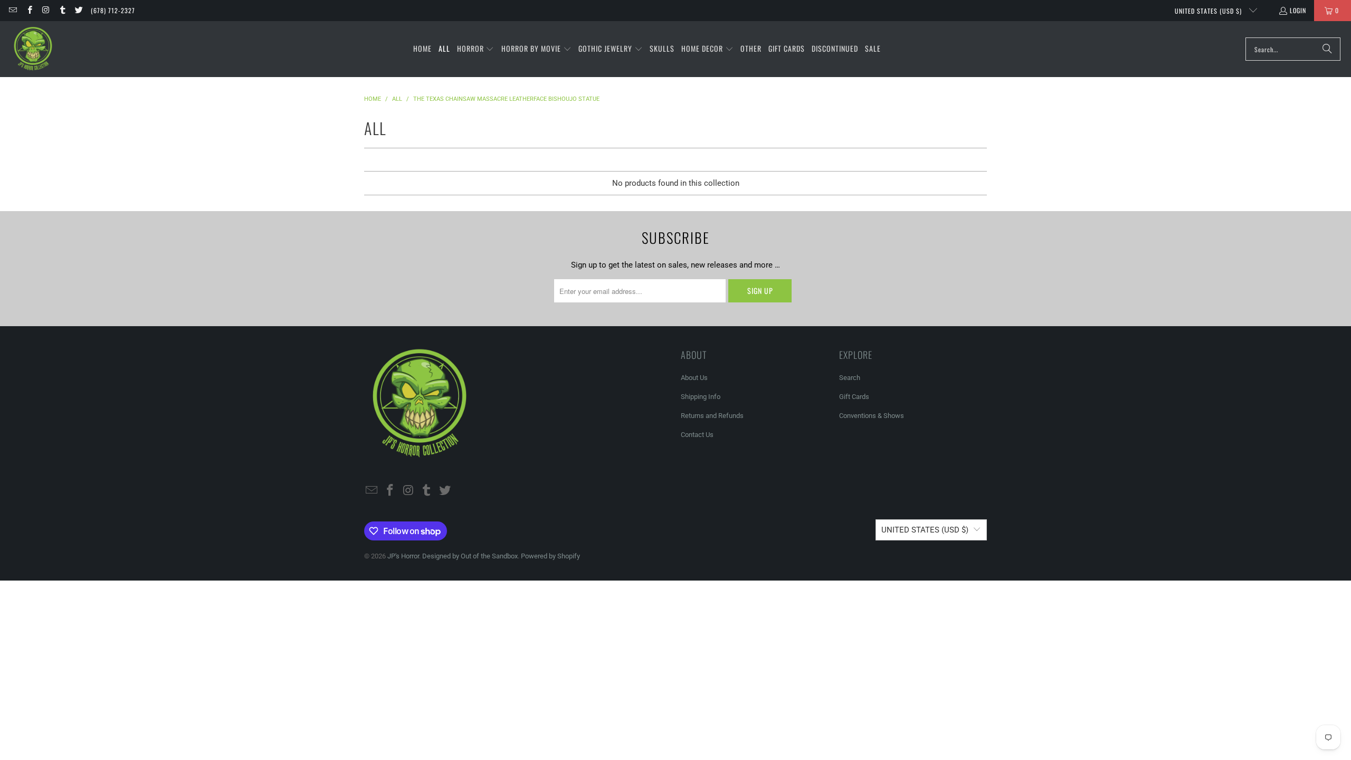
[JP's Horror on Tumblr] (62, 10)
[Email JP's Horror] (12, 10)
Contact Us (697, 435)
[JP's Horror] (33, 49)
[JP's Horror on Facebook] (28, 10)
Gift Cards (854, 397)
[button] (475, 49)
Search (849, 378)
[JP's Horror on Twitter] (78, 10)
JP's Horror (403, 556)
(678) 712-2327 (113, 10)
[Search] (1327, 49)
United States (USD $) (1209, 10)
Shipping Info (700, 397)
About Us (694, 378)
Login (1298, 10)
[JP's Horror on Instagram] (45, 10)
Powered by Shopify (550, 556)
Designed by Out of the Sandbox (470, 556)
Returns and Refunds (712, 416)
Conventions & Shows (871, 416)
